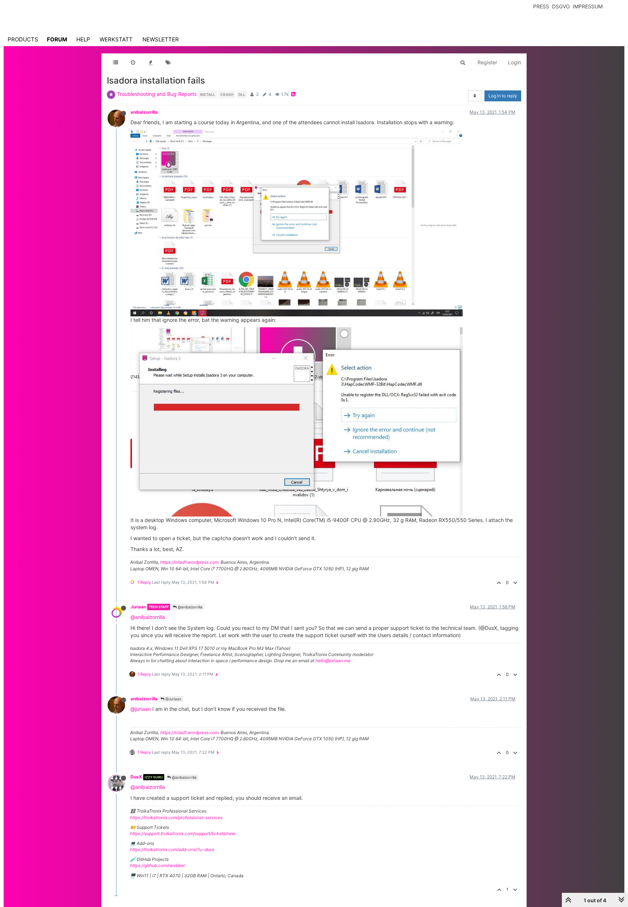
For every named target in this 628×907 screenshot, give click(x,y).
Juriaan (138, 607)
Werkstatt (116, 39)
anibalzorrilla (144, 112)
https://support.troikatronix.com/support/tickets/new (183, 833)
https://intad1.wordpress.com (189, 562)
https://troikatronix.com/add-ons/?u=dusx (172, 849)
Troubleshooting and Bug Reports (157, 94)
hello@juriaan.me (332, 660)
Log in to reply (502, 95)
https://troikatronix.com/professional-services (176, 817)
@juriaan (140, 709)
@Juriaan (172, 699)
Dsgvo (561, 6)
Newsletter (160, 39)
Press (541, 6)
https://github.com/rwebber (157, 865)
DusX (136, 777)
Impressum (588, 6)
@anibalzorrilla (189, 607)
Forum (57, 39)
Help (83, 39)
